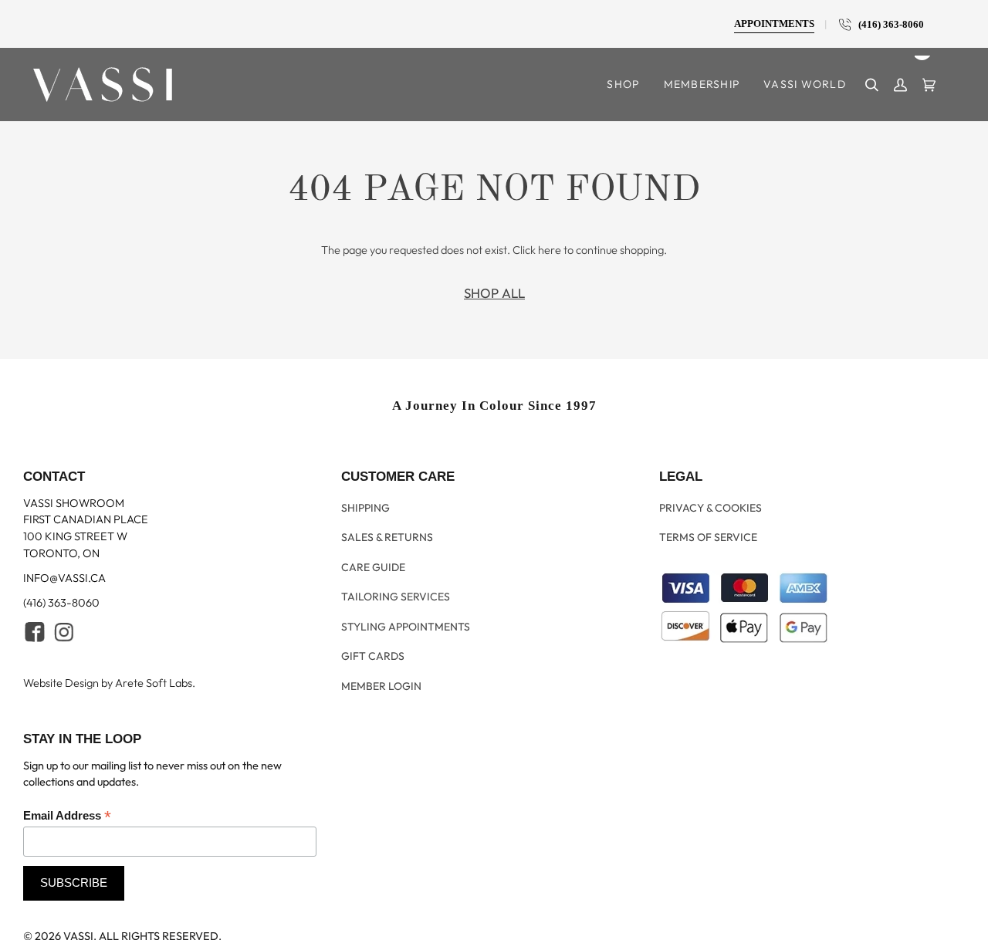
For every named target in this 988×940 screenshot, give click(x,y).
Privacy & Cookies (710, 518)
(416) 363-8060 (887, 24)
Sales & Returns (387, 543)
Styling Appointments (405, 618)
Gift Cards (372, 644)
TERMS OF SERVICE (708, 543)
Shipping (365, 518)
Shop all (494, 293)
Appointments (774, 24)
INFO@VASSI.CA (64, 590)
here (549, 249)
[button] (623, 84)
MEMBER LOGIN (381, 668)
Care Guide (373, 568)
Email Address (67, 801)
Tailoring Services (395, 593)
